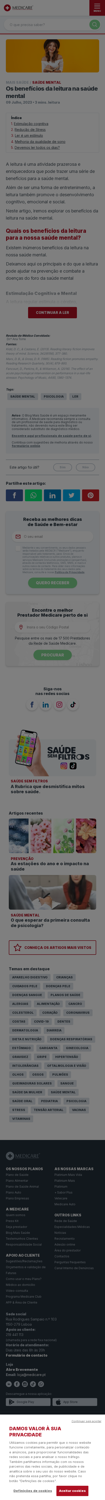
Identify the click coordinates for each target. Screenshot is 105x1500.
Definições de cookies (32, 1491)
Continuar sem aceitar (86, 1421)
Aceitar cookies (72, 1491)
